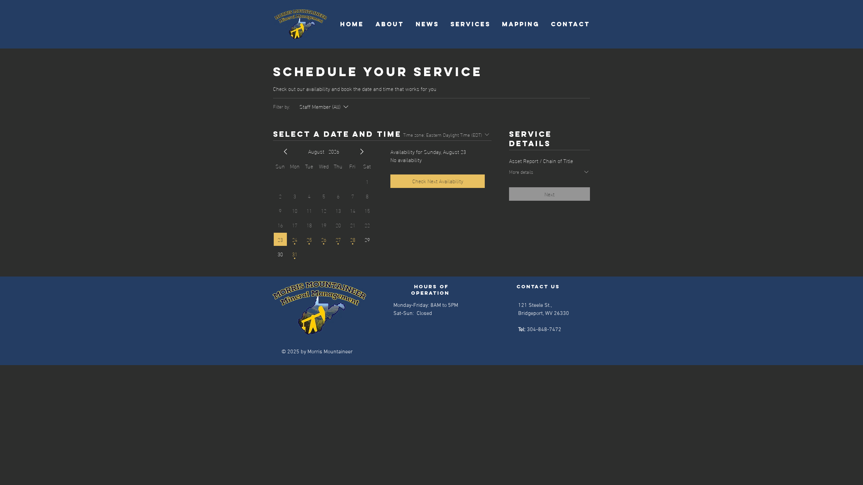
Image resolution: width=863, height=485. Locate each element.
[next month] (362, 152)
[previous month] (285, 152)
